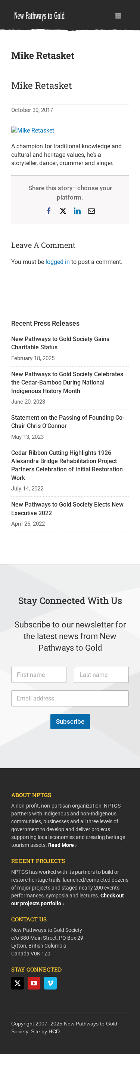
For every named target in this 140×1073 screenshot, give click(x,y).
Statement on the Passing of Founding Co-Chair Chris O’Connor (67, 421)
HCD (54, 1031)
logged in (58, 261)
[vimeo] (50, 983)
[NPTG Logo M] (39, 10)
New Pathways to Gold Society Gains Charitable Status (60, 343)
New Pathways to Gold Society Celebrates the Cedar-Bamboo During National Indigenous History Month (67, 383)
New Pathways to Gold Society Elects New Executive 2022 (67, 508)
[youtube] (34, 983)
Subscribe (70, 721)
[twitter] (17, 983)
